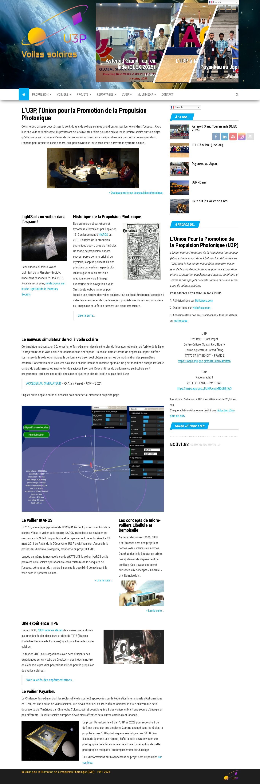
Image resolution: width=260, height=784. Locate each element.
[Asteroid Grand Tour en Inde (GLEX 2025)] (167, 41)
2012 (185, 436)
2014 (205, 445)
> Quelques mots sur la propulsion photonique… (136, 193)
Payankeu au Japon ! (222, 67)
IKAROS (103, 234)
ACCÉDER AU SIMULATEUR (43, 383)
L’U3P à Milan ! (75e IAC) (207, 145)
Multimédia (145, 94)
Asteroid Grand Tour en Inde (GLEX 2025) (130, 63)
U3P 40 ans (199, 182)
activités (179, 444)
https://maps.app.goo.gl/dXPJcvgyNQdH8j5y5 (204, 388)
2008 (190, 436)
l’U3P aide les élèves (50, 630)
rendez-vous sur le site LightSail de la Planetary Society (43, 289)
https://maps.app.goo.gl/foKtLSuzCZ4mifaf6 (204, 361)
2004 (191, 445)
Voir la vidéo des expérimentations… (50, 680)
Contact (168, 94)
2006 (202, 436)
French (178, 107)
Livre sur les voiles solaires (210, 201)
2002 (210, 445)
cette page (180, 321)
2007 (181, 436)
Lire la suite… (86, 315)
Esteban (150, 74)
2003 (196, 445)
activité (196, 436)
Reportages (105, 94)
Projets (83, 94)
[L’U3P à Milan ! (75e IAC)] (179, 150)
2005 (172, 436)
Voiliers (63, 94)
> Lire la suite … (103, 580)
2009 (201, 445)
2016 (176, 436)
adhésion (208, 436)
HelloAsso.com (204, 300)
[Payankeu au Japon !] (179, 168)
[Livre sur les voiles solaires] (179, 206)
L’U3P (126, 94)
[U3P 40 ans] (179, 187)
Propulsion (40, 94)
